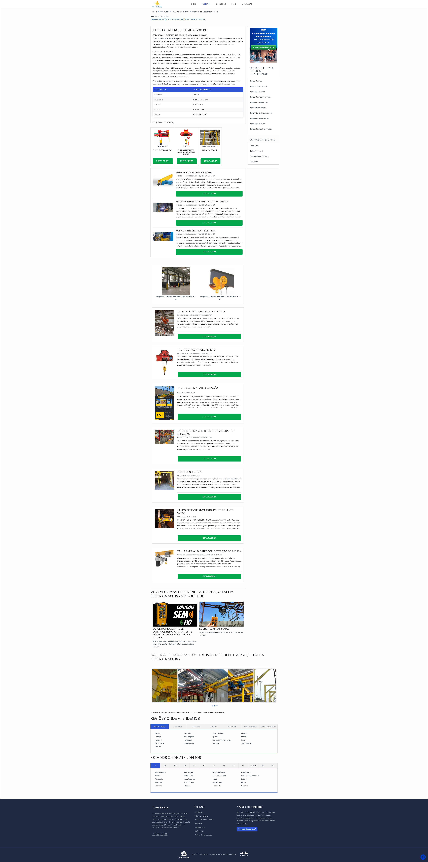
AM (263, 765)
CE (243, 765)
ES (175, 765)
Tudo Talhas (160, 807)
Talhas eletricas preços (259, 102)
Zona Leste (232, 726)
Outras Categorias (262, 139)
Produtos (206, 4)
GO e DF (253, 765)
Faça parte (247, 4)
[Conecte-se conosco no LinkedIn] (166, 834)
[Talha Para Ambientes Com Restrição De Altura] (164, 558)
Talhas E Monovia (256, 151)
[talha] (162, 137)
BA (234, 765)
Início (193, 4)
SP (185, 765)
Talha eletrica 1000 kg (258, 86)
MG (165, 765)
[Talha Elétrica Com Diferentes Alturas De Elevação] (164, 436)
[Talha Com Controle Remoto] (164, 362)
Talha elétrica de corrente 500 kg (195, 19)
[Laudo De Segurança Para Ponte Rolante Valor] (164, 518)
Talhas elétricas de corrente (260, 97)
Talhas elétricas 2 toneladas (261, 129)
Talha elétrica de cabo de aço (261, 113)
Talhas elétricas (256, 81)
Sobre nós (221, 4)
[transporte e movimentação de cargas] (163, 207)
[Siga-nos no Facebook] (154, 834)
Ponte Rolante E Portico (203, 820)
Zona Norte (178, 726)
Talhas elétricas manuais (259, 118)
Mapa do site (199, 827)
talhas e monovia (180, 12)
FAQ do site (199, 831)
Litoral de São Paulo (268, 726)
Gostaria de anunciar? (247, 829)
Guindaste (254, 162)
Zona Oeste (196, 726)
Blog (233, 4)
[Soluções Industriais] (244, 855)
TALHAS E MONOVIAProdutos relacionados (261, 71)
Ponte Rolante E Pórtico (259, 156)
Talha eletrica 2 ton (257, 91)
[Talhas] (186, 137)
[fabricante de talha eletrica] (163, 236)
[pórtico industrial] (164, 480)
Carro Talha (254, 146)
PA (273, 765)
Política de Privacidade (203, 835)
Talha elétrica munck (157, 19)
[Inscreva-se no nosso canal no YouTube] (162, 834)
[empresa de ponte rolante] (163, 180)
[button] (211, 705)
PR (194, 765)
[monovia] (210, 137)
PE (224, 765)
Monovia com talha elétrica (174, 19)
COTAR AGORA (162, 161)
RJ (155, 765)
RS (214, 765)
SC (204, 765)
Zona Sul (214, 726)
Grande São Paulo (250, 726)
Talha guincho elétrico (258, 107)
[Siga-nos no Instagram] (158, 834)
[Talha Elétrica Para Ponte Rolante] (164, 323)
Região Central (159, 726)
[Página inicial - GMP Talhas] (159, 4)
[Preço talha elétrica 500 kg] (176, 281)
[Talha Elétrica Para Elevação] (164, 403)
